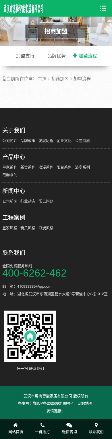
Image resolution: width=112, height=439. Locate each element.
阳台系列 (64, 167)
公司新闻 (9, 201)
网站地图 (85, 403)
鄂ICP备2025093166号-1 (53, 403)
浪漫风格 (45, 227)
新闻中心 (13, 190)
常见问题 (45, 201)
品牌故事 (27, 140)
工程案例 (13, 217)
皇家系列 (9, 167)
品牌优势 (56, 55)
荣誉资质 (82, 140)
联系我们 (13, 252)
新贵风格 (27, 227)
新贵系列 (27, 167)
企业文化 (64, 140)
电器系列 (9, 174)
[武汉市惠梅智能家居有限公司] (23, 8)
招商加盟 (60, 78)
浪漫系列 (45, 167)
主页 (42, 78)
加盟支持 (25, 55)
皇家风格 (9, 227)
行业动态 (27, 201)
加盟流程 (88, 55)
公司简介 (9, 140)
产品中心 (13, 156)
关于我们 (13, 130)
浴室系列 (82, 167)
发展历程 (45, 140)
